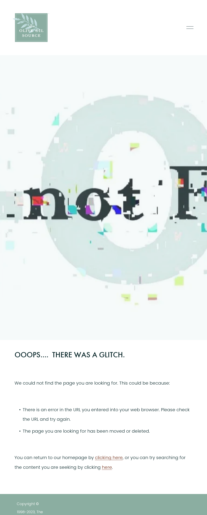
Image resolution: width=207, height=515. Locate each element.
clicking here (109, 457)
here (107, 467)
